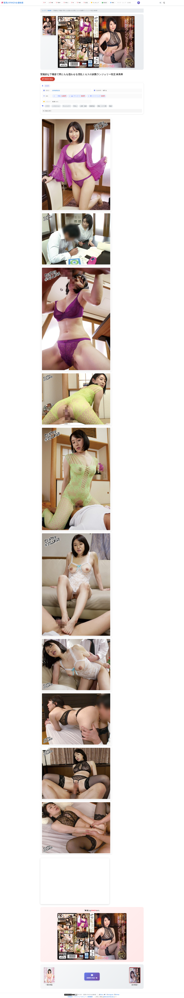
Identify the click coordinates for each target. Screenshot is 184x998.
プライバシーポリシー (80, 996)
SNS (113, 2)
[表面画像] (49, 26)
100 (79, 2)
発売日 (105, 2)
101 (66, 2)
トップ (44, 10)
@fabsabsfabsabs (108, 996)
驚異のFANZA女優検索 (13, 3)
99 (52, 2)
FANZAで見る (48, 79)
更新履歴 (90, 996)
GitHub (117, 994)
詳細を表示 (48, 111)
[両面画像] (96, 42)
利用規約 (70, 996)
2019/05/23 (56, 90)
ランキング (96, 2)
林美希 (49, 10)
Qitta (101, 994)
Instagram (110, 994)
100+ (59, 2)
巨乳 (86, 2)
